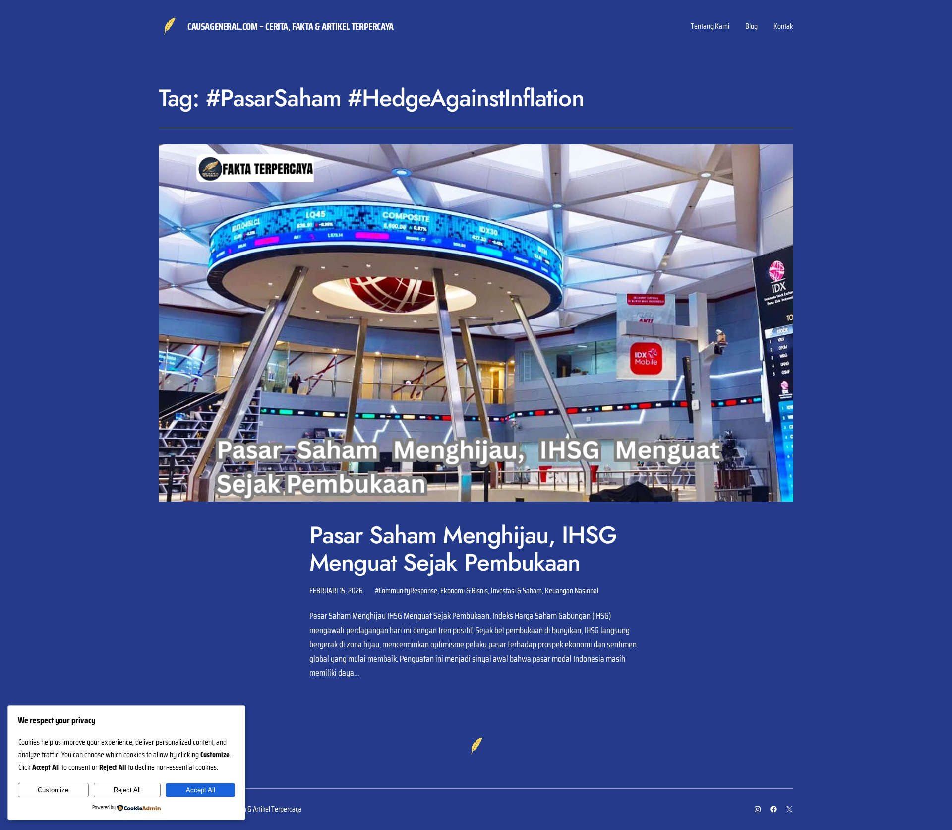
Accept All (200, 790)
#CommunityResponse (406, 590)
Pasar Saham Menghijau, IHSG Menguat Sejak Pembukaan (463, 548)
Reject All (127, 790)
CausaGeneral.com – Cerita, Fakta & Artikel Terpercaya (290, 26)
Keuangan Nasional (571, 590)
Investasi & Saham (516, 590)
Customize (53, 790)
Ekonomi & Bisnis (464, 590)
